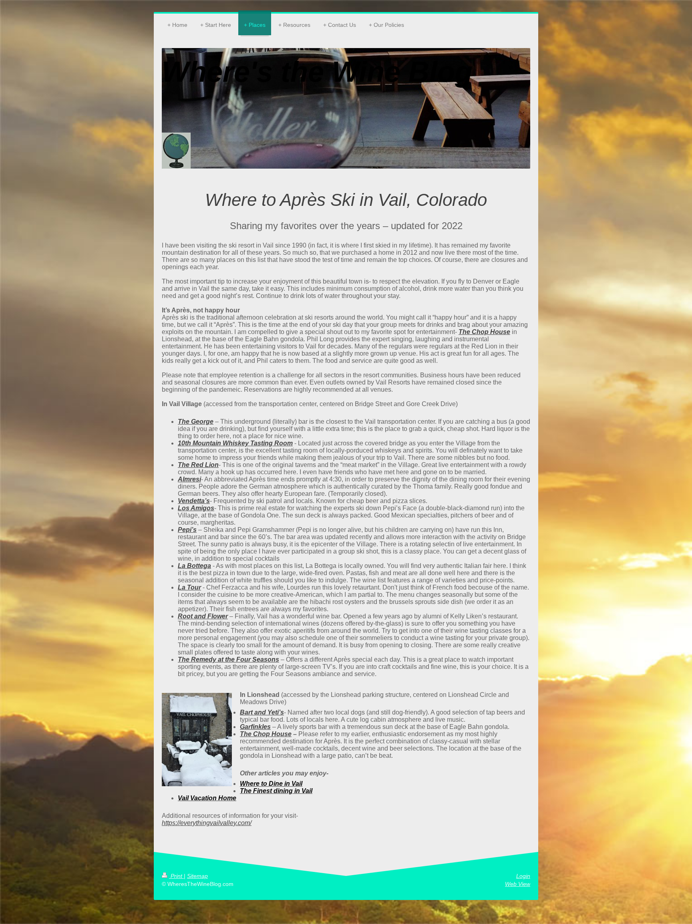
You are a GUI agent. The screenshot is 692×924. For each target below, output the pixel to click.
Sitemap (197, 876)
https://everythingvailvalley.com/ (206, 822)
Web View (517, 884)
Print (176, 876)
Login (523, 876)
